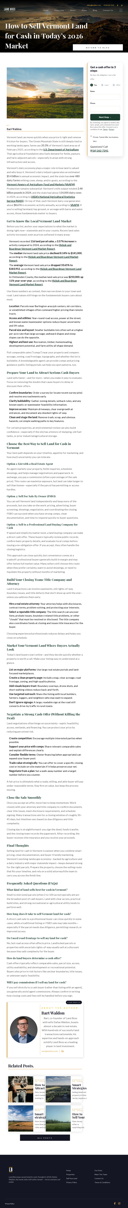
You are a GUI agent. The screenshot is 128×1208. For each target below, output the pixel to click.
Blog (95, 10)
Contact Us (108, 10)
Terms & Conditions (102, 1182)
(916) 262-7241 (109, 5)
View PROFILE (73, 1002)
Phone (92, 103)
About (73, 10)
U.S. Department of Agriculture (61, 149)
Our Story (98, 1170)
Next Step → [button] (105, 117)
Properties (59, 10)
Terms (105, 129)
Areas (84, 10)
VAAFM (74, 204)
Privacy (111, 129)
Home (45, 10)
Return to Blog (98, 48)
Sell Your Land (71, 1178)
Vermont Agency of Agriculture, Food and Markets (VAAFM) (41, 184)
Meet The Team (100, 1174)
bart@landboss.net (50, 1051)
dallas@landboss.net (94, 5)
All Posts (45, 1138)
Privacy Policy (71, 1182)
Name (92, 91)
